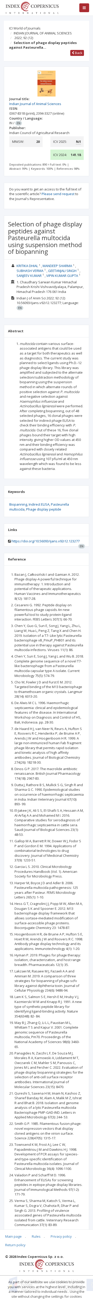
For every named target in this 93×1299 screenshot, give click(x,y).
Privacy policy (61, 1236)
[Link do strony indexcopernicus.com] (47, 1265)
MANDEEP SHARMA (57, 265)
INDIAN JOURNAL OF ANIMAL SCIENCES (43, 33)
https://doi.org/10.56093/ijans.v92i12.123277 (46, 541)
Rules (36, 1236)
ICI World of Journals (25, 28)
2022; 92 (23, 37)
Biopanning (18, 504)
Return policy (15, 1245)
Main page (13, 1236)
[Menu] (84, 7)
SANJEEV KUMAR (29, 275)
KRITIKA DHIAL (27, 265)
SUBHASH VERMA (30, 270)
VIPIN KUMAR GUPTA (62, 275)
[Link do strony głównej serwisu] (32, 7)
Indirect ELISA (39, 504)
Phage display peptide (43, 509)
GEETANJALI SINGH (62, 270)
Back (78, 52)
